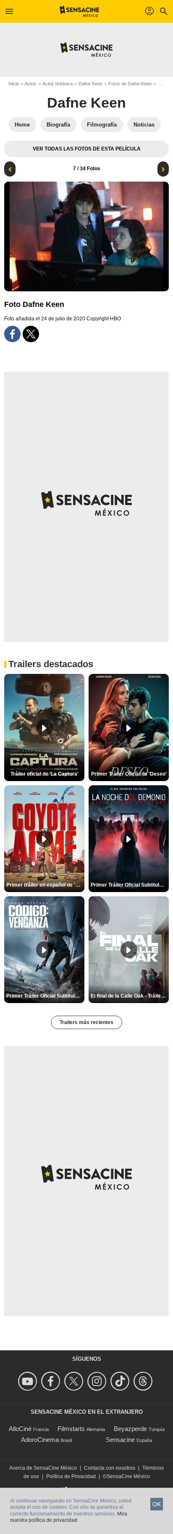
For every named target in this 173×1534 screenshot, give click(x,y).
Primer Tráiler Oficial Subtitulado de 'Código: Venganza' (45, 996)
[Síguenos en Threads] (144, 1381)
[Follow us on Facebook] (52, 1381)
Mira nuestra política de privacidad (68, 1517)
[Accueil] (80, 11)
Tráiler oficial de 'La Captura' (44, 774)
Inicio (13, 83)
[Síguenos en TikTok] (121, 1381)
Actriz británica (57, 83)
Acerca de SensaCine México (43, 1468)
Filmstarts (71, 1428)
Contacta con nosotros (109, 1468)
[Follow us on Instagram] (98, 1381)
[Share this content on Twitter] (31, 334)
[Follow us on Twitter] (75, 1381)
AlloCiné (20, 1428)
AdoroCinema (40, 1439)
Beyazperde (130, 1428)
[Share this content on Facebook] (12, 334)
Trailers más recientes (86, 1022)
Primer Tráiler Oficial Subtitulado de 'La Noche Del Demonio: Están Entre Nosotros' (130, 885)
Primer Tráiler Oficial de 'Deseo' (129, 774)
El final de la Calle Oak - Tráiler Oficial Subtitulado (130, 996)
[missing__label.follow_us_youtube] (28, 1381)
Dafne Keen (90, 83)
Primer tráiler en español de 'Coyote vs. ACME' (45, 885)
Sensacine (120, 1439)
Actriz (31, 83)
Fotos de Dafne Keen (130, 83)
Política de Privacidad (71, 1476)
